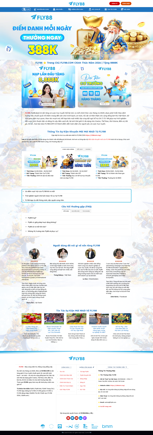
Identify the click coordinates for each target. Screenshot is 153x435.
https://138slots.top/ (93, 135)
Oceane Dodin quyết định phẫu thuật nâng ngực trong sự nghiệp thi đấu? (99, 329)
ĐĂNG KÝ (114, 3)
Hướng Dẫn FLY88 (77, 9)
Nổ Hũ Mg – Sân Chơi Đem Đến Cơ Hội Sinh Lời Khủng (121, 328)
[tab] (68, 149)
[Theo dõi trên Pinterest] (68, 418)
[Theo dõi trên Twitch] (85, 418)
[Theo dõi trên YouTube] (76, 418)
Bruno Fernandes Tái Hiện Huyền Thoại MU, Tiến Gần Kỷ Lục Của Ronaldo (54, 329)
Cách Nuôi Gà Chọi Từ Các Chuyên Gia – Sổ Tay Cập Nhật (76, 328)
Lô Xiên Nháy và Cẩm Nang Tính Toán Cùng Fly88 (32, 328)
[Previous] (21, 330)
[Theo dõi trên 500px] (81, 418)
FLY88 (28, 9)
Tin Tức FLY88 (112, 9)
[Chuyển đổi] (23, 191)
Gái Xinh (127, 9)
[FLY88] (76, 3)
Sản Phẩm (59, 9)
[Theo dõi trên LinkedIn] (72, 418)
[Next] (131, 330)
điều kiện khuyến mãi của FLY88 (99, 139)
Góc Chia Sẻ (96, 9)
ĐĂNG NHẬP (126, 3)
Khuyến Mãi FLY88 (43, 9)
